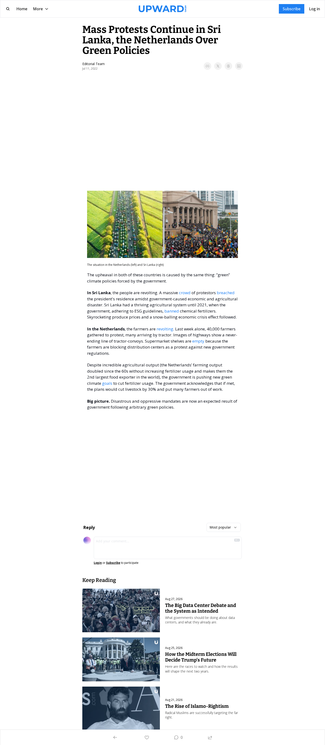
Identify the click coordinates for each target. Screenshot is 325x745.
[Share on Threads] (228, 66)
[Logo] (162, 9)
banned (171, 311)
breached (226, 292)
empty (198, 341)
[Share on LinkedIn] (239, 66)
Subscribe (113, 563)
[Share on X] (218, 66)
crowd (185, 292)
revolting (165, 329)
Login (98, 563)
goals (107, 383)
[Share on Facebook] (207, 66)
